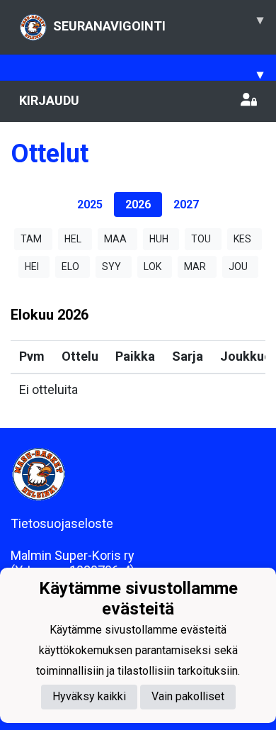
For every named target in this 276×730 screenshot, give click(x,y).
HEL (72, 239)
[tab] (90, 204)
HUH (158, 239)
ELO (70, 266)
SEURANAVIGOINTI (158, 22)
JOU (238, 266)
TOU (201, 239)
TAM (31, 239)
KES (242, 239)
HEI (32, 266)
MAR (195, 266)
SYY (111, 266)
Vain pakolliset (187, 696)
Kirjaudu (49, 100)
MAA (115, 239)
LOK (152, 266)
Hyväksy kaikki (89, 696)
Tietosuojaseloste (62, 523)
